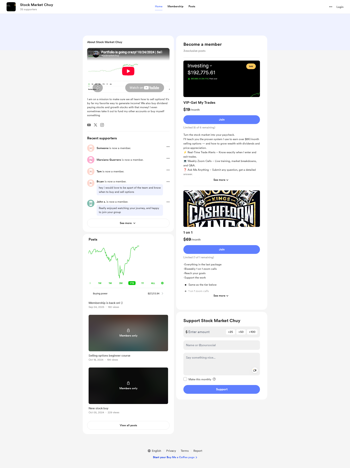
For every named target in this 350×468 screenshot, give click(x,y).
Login (340, 7)
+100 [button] (252, 331)
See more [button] (219, 179)
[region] (221, 173)
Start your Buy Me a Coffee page (174, 457)
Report (197, 450)
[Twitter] (95, 125)
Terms (185, 450)
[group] (221, 123)
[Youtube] (89, 125)
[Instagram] (102, 125)
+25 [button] (230, 331)
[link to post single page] (128, 277)
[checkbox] (197, 379)
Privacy (171, 450)
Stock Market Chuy (36, 5)
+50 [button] (241, 331)
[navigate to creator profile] (11, 6)
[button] (158, 6)
